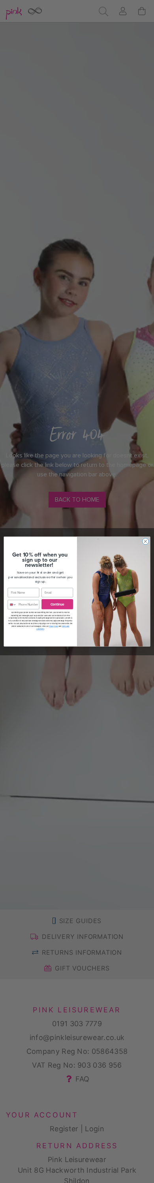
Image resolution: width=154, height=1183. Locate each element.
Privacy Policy (53, 626)
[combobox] (12, 604)
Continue (57, 604)
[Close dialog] (145, 541)
